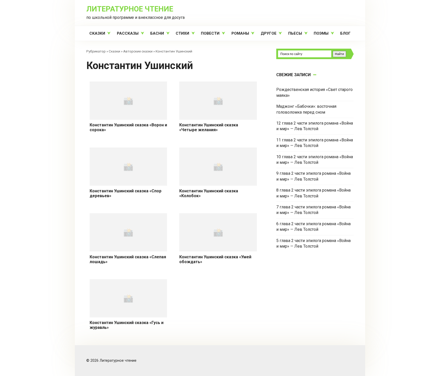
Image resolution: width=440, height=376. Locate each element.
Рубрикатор (96, 51)
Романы (240, 33)
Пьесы (295, 33)
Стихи (182, 33)
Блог (345, 33)
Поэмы (321, 33)
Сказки (97, 33)
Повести (210, 33)
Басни (157, 33)
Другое (269, 33)
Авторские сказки (138, 51)
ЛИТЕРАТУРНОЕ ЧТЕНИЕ (129, 9)
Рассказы (128, 33)
